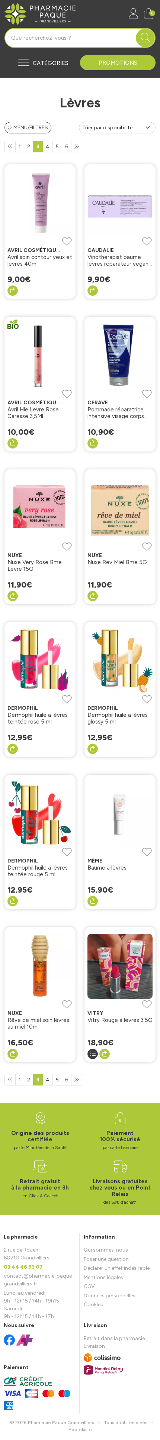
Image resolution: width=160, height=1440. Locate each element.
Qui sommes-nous (106, 1250)
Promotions (118, 62)
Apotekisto (80, 1429)
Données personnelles (109, 1295)
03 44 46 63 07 (23, 1267)
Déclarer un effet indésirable (117, 1268)
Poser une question (106, 1259)
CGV (89, 1286)
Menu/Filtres (30, 127)
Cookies (93, 1304)
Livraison (94, 1346)
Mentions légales (103, 1277)
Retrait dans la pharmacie (114, 1338)
